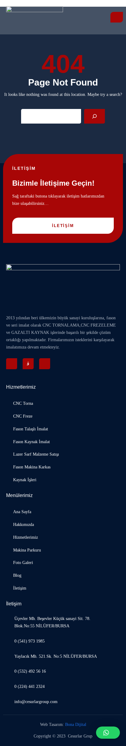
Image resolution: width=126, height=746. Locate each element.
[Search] (94, 116)
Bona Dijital (75, 724)
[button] (108, 733)
